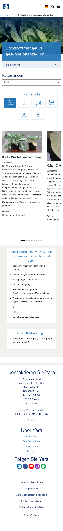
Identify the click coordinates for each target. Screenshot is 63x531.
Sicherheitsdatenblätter (31, 507)
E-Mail (31, 420)
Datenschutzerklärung (31, 482)
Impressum (31, 489)
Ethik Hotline (32, 446)
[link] (10, 103)
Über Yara (31, 437)
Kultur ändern (13, 76)
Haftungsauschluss (31, 501)
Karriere (31, 451)
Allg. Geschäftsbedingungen (31, 495)
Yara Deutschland (31, 441)
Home (5, 15)
